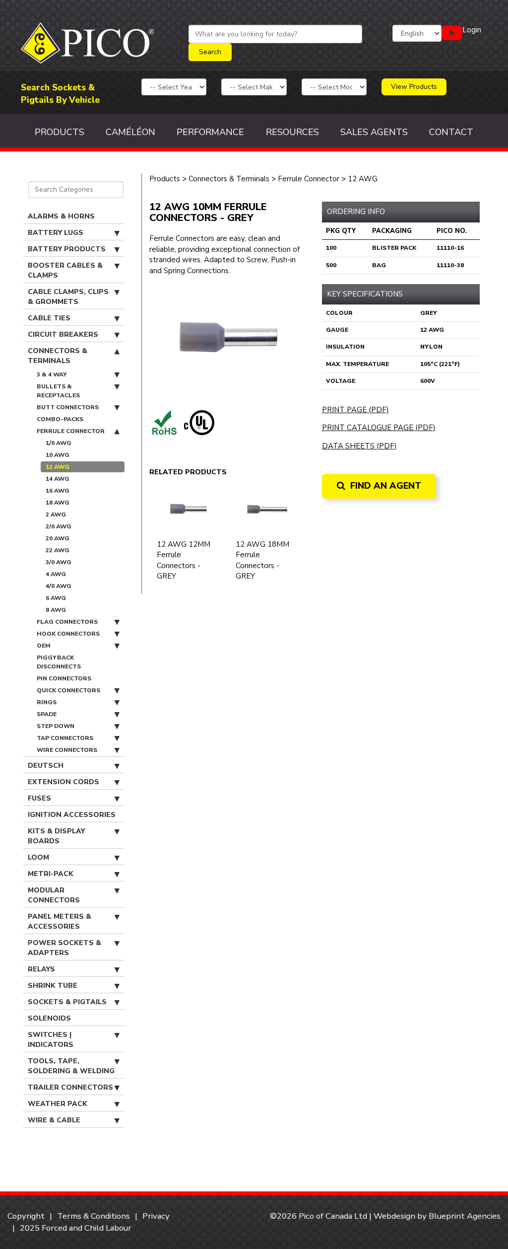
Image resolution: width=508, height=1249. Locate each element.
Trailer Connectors (70, 1087)
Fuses (39, 798)
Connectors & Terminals (57, 356)
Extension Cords (63, 782)
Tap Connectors (65, 738)
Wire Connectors (67, 750)
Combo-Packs (60, 419)
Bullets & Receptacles (58, 390)
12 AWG (57, 467)
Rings (47, 702)
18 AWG (57, 503)
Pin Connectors (64, 678)
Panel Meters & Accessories (59, 921)
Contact (451, 132)
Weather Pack (57, 1103)
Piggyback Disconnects (59, 662)
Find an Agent (384, 486)
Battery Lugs (55, 232)
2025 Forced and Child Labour (75, 1228)
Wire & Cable (54, 1120)
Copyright (26, 1216)
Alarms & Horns (61, 216)
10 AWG (57, 455)
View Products (414, 86)
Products (59, 132)
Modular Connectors (54, 895)
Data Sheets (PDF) (359, 446)
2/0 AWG (58, 526)
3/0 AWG (58, 562)
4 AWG (56, 574)
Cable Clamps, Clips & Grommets (68, 296)
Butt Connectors (68, 407)
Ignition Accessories (72, 814)
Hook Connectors (68, 634)
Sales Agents (374, 132)
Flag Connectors (67, 622)
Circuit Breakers (63, 334)
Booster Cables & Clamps (65, 270)
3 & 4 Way (52, 374)
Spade (47, 714)
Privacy (156, 1216)
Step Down (55, 726)
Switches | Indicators (50, 1039)
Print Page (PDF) (355, 410)
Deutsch (46, 765)
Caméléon (130, 132)
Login (471, 30)
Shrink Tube (52, 985)
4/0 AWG (58, 586)
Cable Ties (49, 318)
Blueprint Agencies (465, 1216)
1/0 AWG (58, 443)
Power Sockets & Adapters (64, 947)
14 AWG (57, 479)
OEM (44, 646)
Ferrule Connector (71, 431)
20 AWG (57, 538)
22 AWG (57, 550)
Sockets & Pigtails (67, 1002)
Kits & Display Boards (56, 836)
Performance (210, 132)
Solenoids (49, 1018)
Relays (41, 969)
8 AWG (56, 610)
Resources (292, 132)
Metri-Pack (50, 874)
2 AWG (56, 514)
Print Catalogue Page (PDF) (379, 428)
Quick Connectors (68, 690)
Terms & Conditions (93, 1216)
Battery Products (67, 249)
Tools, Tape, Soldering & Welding (71, 1066)
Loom (38, 857)
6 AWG (56, 598)
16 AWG (57, 491)
